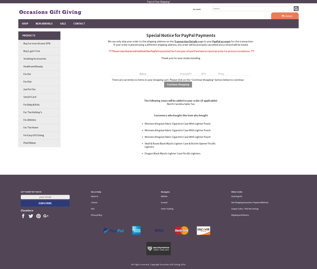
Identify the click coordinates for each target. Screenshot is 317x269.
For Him (27, 81)
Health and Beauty (33, 66)
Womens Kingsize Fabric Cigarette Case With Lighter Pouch (178, 123)
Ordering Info (236, 196)
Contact (79, 23)
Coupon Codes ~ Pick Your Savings (245, 209)
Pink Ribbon (29, 143)
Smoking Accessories (34, 58)
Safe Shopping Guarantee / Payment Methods (249, 203)
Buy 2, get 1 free (31, 51)
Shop (25, 23)
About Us (94, 196)
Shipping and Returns (240, 215)
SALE (63, 23)
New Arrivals (44, 23)
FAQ (92, 209)
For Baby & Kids (31, 104)
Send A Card (29, 97)
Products (28, 35)
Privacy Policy (96, 215)
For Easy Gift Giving (33, 135)
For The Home (30, 127)
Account (197, 9)
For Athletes (29, 120)
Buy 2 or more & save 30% (37, 43)
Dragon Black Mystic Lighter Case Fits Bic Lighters (172, 153)
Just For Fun (29, 89)
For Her (27, 74)
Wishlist (164, 196)
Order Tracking (167, 209)
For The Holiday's (32, 112)
